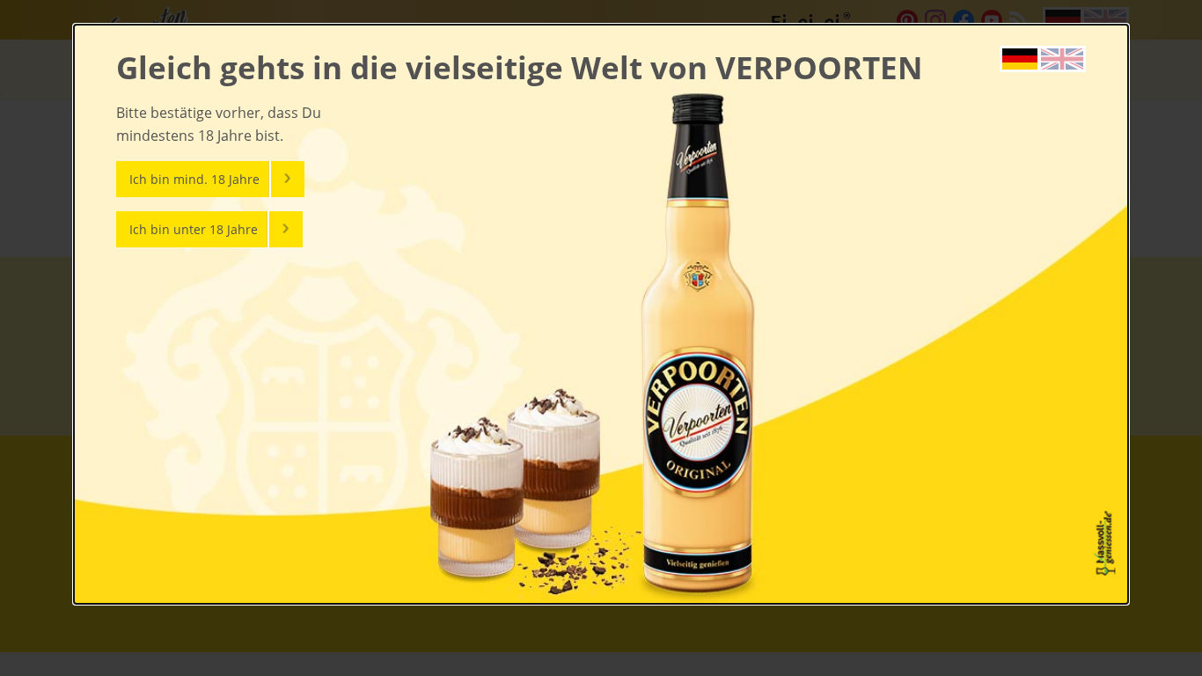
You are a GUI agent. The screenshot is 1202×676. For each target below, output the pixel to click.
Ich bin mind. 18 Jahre (194, 179)
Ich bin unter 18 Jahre (193, 229)
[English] (1062, 57)
